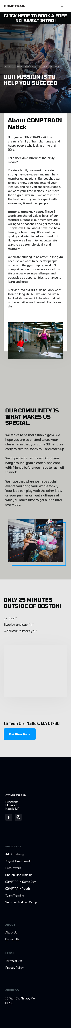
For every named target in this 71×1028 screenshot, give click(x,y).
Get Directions (19, 734)
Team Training (14, 895)
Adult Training (14, 854)
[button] (62, 6)
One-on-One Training (18, 874)
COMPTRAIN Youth (17, 888)
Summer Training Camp (21, 902)
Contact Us (12, 939)
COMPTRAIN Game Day (20, 881)
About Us (11, 932)
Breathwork (13, 868)
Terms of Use (14, 960)
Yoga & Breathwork (18, 861)
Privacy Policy (14, 967)
